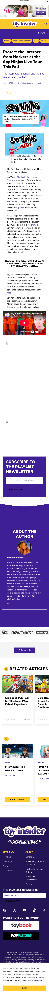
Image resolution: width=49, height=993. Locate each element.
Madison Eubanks (27, 83)
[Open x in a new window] (7, 93)
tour (35, 274)
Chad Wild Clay (23, 177)
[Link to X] (15, 910)
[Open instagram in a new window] (15, 93)
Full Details (17, 799)
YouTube (11, 201)
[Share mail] (39, 33)
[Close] (47, 1)
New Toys (7, 861)
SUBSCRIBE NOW (15, 489)
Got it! (24, 988)
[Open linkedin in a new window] (11, 93)
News (36, 40)
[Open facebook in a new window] (18, 93)
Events (7, 40)
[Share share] (44, 33)
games (21, 207)
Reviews (7, 856)
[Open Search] (45, 24)
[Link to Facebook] (44, 911)
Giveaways (8, 870)
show (33, 225)
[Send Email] (8, 603)
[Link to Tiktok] (34, 910)
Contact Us (30, 856)
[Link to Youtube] (24, 910)
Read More (38, 980)
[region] (24, 978)
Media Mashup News (21, 40)
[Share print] (41, 33)
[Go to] (17, 685)
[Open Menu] (3, 23)
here (9, 293)
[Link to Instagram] (5, 910)
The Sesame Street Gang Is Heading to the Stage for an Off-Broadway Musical (25, 263)
